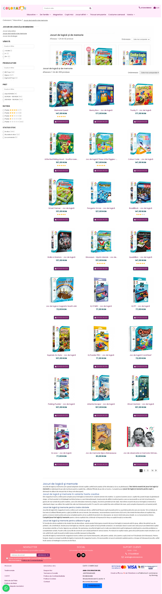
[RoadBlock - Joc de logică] (140, 192)
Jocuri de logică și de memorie (15, 33)
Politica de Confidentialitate (32, 560)
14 (152, 470)
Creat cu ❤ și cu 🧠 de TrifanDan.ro (124, 573)
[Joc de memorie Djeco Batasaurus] (101, 436)
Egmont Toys (10, 78)
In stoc (7, 131)
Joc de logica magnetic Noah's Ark (61, 306)
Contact (47, 582)
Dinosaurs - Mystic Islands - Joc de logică (101, 257)
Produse (8, 566)
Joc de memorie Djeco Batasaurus (101, 453)
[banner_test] (101, 45)
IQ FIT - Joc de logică (141, 306)
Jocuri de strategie (10, 36)
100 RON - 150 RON (12, 99)
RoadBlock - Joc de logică (140, 208)
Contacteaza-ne (94, 586)
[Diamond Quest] (61, 94)
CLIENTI (7, 576)
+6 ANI (7, 51)
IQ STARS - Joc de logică (101, 306)
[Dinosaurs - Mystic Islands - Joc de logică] (101, 241)
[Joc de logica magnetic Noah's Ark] (61, 290)
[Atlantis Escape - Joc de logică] (101, 387)
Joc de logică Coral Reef (140, 355)
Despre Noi (48, 570)
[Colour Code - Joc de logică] (140, 143)
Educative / (18, 20)
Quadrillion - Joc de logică (140, 257)
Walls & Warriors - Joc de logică (61, 257)
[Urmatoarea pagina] (155, 470)
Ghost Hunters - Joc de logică (140, 404)
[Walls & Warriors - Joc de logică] (61, 241)
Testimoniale (9, 570)
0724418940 (133, 554)
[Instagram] (83, 555)
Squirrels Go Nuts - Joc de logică (61, 355)
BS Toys (8, 72)
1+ (5, 53)
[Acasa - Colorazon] (14, 8)
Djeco (7, 75)
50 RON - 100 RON (11, 96)
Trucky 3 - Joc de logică (140, 110)
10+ (6, 56)
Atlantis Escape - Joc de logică (101, 404)
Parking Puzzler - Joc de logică (61, 404)
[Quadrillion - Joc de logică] (140, 241)
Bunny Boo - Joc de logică (101, 110)
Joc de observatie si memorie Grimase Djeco (140, 453)
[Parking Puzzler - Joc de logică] (61, 387)
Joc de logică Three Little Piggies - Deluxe (101, 159)
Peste (7, 110)
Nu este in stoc (10, 134)
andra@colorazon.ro (133, 557)
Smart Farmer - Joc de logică (61, 208)
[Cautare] (90, 8)
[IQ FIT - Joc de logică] (140, 290)
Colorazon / (8, 20)
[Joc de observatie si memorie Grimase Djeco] (140, 436)
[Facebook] (79, 555)
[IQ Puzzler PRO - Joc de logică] (101, 338)
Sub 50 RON (9, 94)
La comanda (10, 137)
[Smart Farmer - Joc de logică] (61, 192)
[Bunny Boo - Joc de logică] (101, 94)
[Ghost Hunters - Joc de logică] (140, 387)
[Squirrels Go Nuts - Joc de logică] (61, 338)
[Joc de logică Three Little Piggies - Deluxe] (101, 143)
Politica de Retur (11, 583)
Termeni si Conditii (51, 573)
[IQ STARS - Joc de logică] (101, 290)
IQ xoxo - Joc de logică (61, 453)
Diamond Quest (61, 110)
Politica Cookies (50, 579)
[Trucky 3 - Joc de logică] (140, 94)
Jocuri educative (9, 31)
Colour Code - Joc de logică (140, 159)
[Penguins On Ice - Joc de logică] (101, 192)
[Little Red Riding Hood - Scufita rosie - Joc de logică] (61, 143)
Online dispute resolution (14, 586)
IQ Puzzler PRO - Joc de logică (101, 355)
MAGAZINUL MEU (50, 566)
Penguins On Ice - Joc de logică (101, 208)
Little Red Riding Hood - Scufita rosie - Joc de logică (61, 159)
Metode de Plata (11, 581)
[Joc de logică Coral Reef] (140, 338)
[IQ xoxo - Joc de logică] (61, 436)
